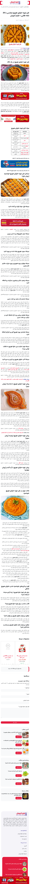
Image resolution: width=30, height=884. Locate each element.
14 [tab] (12, 665)
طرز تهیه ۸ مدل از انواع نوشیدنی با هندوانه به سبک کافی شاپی (13, 741)
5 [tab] (11, 664)
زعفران (26, 146)
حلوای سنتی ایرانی (14, 53)
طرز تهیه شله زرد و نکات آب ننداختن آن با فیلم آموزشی (12, 432)
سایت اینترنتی (26, 700)
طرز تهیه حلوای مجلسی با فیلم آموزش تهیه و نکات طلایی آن (15, 380)
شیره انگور (21, 463)
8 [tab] (17, 664)
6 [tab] (13, 664)
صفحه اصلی (26, 7)
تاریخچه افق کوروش (23, 854)
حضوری (11, 229)
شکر (25, 140)
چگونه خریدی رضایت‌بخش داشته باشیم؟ (13, 763)
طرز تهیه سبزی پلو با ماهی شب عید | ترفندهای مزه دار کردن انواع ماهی (11, 794)
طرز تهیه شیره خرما (25, 550)
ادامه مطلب (18, 737)
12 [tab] (25, 664)
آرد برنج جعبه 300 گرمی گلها (22, 656)
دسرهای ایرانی (11, 50)
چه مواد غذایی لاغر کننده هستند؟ (15, 771)
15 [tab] (14, 665)
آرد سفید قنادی (25, 144)
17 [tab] (18, 665)
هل (27, 138)
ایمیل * (27, 694)
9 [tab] (19, 664)
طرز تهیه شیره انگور (15, 549)
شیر (24, 135)
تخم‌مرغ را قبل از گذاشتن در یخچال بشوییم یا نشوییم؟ (13, 733)
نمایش (21, 48)
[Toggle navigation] (28, 2)
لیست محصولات (23, 836)
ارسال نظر (15, 722)
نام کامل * (27, 688)
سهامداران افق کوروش (22, 834)
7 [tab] (15, 664)
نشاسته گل (20, 428)
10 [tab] (21, 664)
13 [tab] (27, 664)
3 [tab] (6, 664)
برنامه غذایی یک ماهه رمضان (17, 54)
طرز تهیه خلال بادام (15, 368)
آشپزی (21, 7)
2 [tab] (4, 664)
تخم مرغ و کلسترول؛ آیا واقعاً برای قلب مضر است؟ (11, 748)
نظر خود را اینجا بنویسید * (23, 706)
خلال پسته (26, 152)
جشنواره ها (24, 839)
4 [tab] (8, 664)
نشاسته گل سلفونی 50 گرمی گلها (8, 656)
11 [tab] (23, 664)
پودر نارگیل (23, 154)
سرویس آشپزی (20, 59)
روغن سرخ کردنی (24, 150)
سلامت (25, 851)
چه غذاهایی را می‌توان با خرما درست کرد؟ (13, 779)
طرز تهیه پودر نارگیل (12, 369)
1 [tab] (2, 664)
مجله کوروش (12, 59)
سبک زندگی (24, 848)
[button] (1, 20)
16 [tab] (16, 665)
